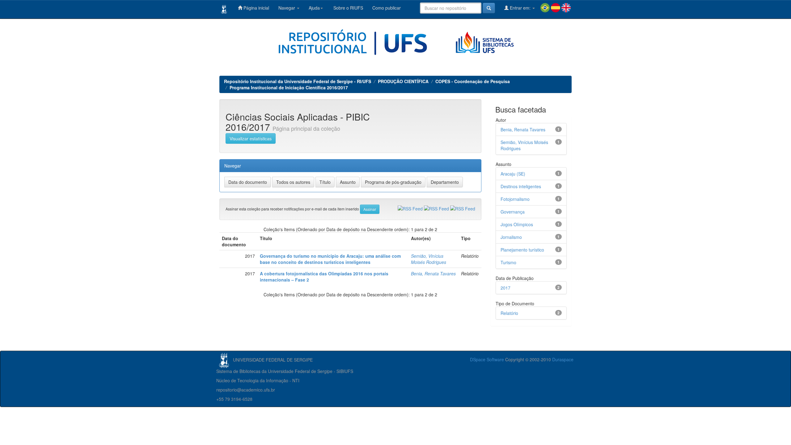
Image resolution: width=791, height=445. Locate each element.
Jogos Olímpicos (517, 224)
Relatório (509, 313)
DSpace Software (487, 359)
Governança (513, 212)
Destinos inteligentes (521, 186)
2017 (505, 288)
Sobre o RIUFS (347, 8)
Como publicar (386, 8)
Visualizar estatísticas (251, 138)
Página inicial (255, 8)
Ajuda (314, 8)
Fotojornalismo (515, 199)
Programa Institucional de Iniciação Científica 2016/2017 (289, 87)
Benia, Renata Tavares (433, 273)
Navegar (287, 8)
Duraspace (562, 359)
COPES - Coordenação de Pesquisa (472, 81)
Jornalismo (511, 237)
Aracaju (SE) (513, 174)
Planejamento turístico (522, 250)
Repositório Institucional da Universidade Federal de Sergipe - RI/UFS (297, 81)
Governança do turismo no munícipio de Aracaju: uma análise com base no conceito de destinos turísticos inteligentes (330, 259)
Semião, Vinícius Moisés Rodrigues (428, 259)
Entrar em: (520, 8)
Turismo (508, 262)
